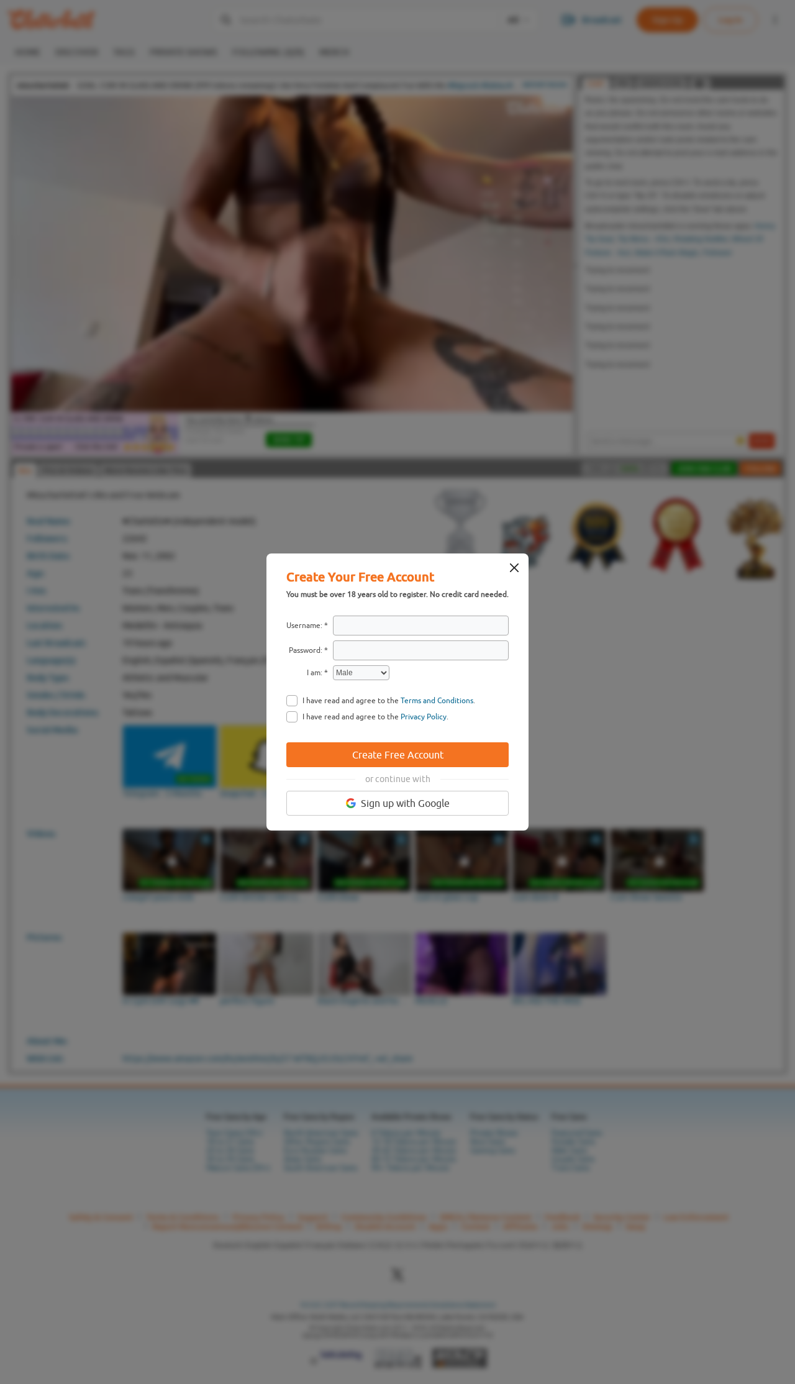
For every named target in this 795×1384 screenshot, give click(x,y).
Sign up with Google (405, 803)
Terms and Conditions (437, 700)
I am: (314, 672)
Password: (305, 650)
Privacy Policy (424, 716)
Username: (304, 625)
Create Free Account (397, 754)
